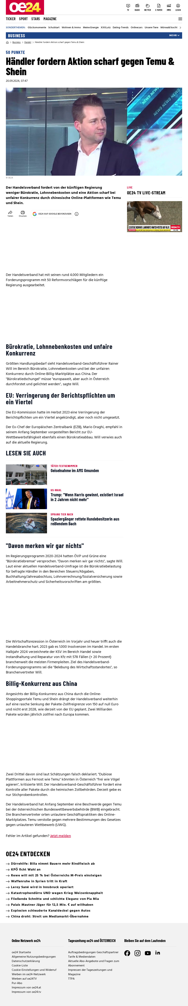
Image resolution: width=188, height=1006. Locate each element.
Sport (23, 19)
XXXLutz (106, 27)
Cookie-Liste (20, 965)
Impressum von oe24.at (26, 987)
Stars (35, 19)
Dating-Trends (121, 27)
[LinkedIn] (158, 953)
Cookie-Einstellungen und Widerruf (34, 970)
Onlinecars (136, 27)
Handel (27, 42)
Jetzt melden (60, 836)
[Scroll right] (180, 28)
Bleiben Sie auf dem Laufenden (145, 940)
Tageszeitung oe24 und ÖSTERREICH (92, 940)
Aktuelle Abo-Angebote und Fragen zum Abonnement (93, 963)
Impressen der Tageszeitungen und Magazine (90, 972)
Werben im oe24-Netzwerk (29, 974)
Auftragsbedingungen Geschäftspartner (93, 952)
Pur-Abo (17, 983)
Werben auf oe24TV (24, 978)
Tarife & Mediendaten (81, 956)
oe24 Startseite (21, 952)
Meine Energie (91, 27)
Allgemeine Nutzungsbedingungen (34, 956)
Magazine (50, 19)
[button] (133, 226)
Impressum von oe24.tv (26, 992)
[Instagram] (137, 953)
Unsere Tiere (151, 27)
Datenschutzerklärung (26, 961)
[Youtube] (148, 953)
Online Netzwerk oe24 (26, 940)
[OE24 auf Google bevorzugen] (76, 214)
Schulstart (53, 27)
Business (16, 35)
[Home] (7, 42)
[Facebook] (127, 953)
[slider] (145, 226)
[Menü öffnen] (180, 18)
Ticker (10, 19)
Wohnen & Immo (71, 27)
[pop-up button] (170, 226)
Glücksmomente (37, 27)
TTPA (71, 978)
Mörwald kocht (168, 27)
